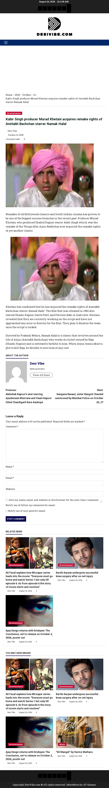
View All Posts (41, 375)
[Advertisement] (54, 67)
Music (62, 744)
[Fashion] (54, 8)
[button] (6, 43)
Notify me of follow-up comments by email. (30, 505)
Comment (12, 426)
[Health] (59, 8)
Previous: (29, 396)
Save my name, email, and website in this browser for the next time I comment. (54, 499)
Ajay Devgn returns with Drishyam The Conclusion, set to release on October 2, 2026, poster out (29, 634)
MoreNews (73, 784)
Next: (79, 396)
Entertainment (14, 113)
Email (10, 477)
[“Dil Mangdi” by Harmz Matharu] (79, 732)
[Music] (50, 8)
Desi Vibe (12, 131)
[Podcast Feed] (69, 10)
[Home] (40, 8)
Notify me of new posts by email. (27, 510)
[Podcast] (69, 6)
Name (10, 466)
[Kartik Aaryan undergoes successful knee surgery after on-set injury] (79, 553)
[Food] (64, 8)
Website (10, 488)
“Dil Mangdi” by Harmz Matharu (74, 751)
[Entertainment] (45, 8)
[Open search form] (105, 42)
